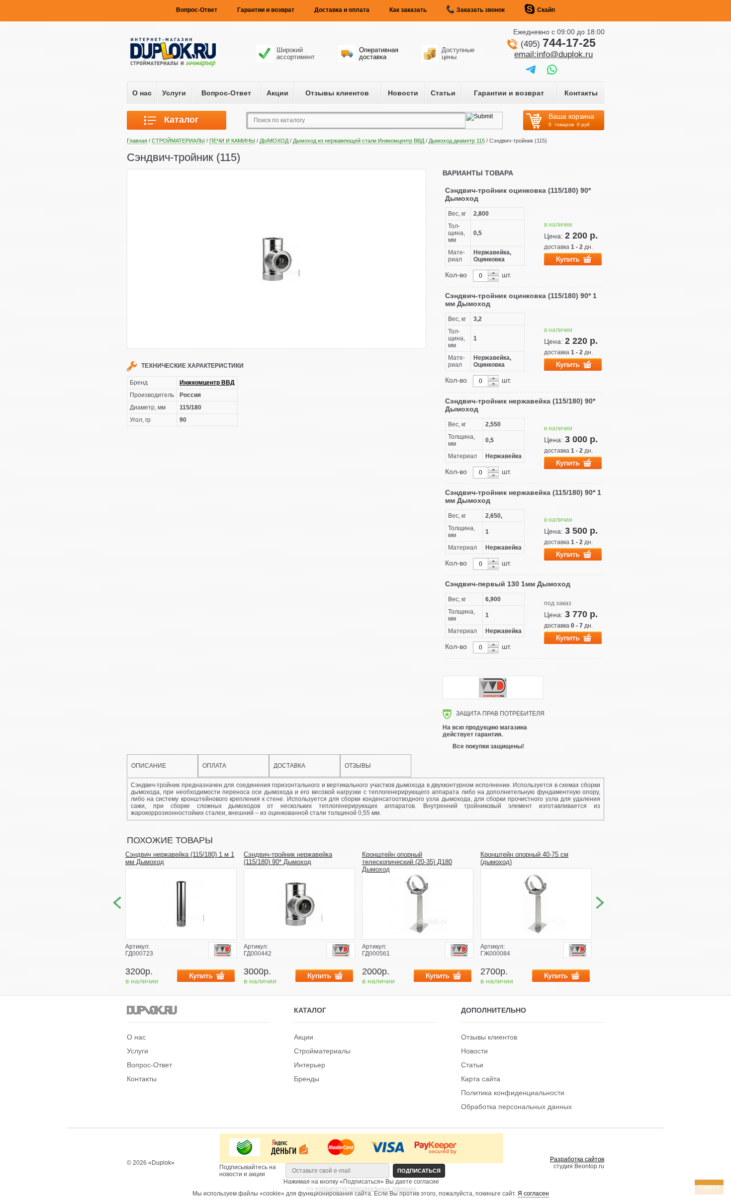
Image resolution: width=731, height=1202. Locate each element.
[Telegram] (531, 69)
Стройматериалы (322, 1051)
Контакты (581, 93)
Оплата (214, 765)
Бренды (306, 1079)
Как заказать (408, 9)
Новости (403, 93)
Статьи (443, 93)
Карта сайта (480, 1079)
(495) (558, 44)
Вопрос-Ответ (196, 9)
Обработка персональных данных (516, 1107)
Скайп (546, 9)
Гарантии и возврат (265, 9)
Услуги (174, 93)
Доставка (289, 765)
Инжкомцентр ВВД (207, 382)
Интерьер (309, 1065)
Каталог (178, 120)
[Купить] (573, 259)
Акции (277, 93)
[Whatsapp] (552, 69)
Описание (148, 765)
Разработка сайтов (577, 1159)
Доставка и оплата (341, 9)
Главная (137, 141)
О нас (142, 93)
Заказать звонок (481, 9)
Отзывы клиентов (337, 93)
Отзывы (358, 765)
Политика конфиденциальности (512, 1093)
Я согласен (533, 1193)
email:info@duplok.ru (553, 54)
